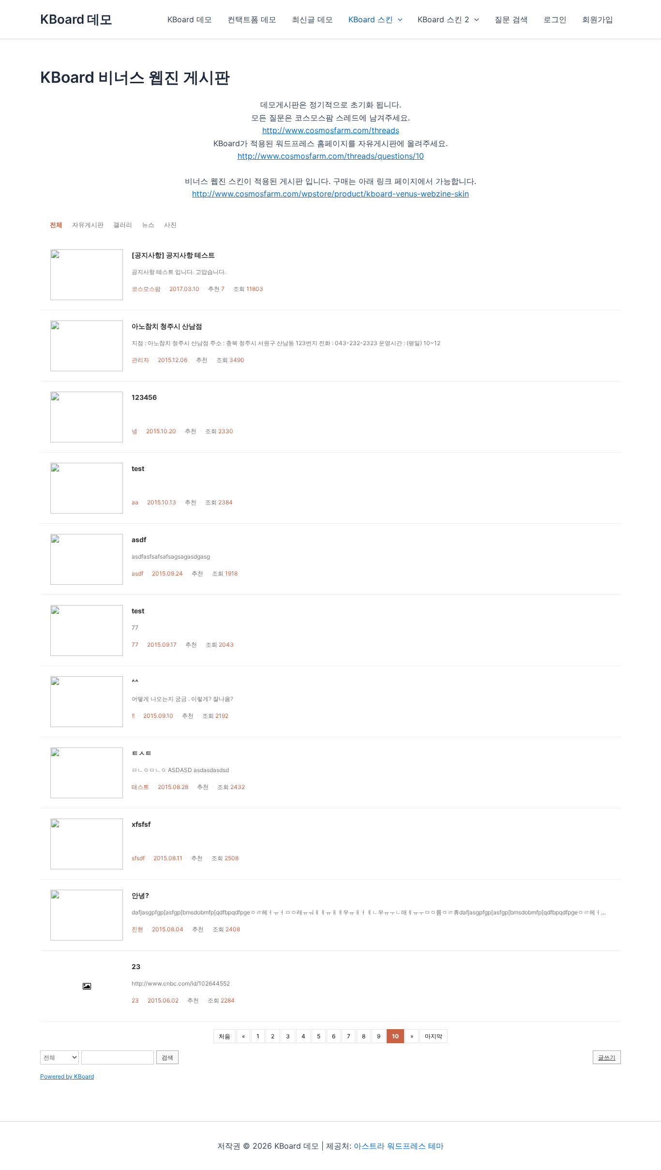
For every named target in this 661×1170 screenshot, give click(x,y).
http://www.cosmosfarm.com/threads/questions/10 (331, 156)
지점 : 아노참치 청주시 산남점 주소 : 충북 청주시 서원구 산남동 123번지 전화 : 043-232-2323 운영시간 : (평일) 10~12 (286, 343)
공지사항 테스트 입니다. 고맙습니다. (179, 271)
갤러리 (122, 224)
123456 (144, 397)
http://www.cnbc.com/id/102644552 (181, 983)
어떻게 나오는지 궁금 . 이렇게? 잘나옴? (182, 698)
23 (136, 966)
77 (135, 627)
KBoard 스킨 (370, 19)
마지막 (433, 1036)
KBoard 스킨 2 (443, 19)
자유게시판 (88, 224)
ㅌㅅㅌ (142, 753)
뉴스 (148, 224)
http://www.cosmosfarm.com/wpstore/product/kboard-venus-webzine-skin (330, 193)
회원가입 (597, 19)
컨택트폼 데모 (251, 19)
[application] (398, 19)
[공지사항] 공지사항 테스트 (173, 255)
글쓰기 (607, 1057)
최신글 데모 (312, 19)
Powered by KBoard (67, 1076)
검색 (167, 1057)
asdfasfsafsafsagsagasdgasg (171, 556)
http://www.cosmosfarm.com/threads (330, 130)
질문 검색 (511, 19)
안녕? (140, 895)
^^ (135, 682)
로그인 (555, 19)
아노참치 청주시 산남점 (167, 326)
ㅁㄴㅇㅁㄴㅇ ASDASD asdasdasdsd (180, 770)
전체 (56, 224)
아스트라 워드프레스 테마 (399, 1146)
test (138, 468)
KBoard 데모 (76, 19)
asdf (139, 539)
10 (395, 1036)
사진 (170, 224)
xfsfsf (141, 824)
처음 (224, 1036)
